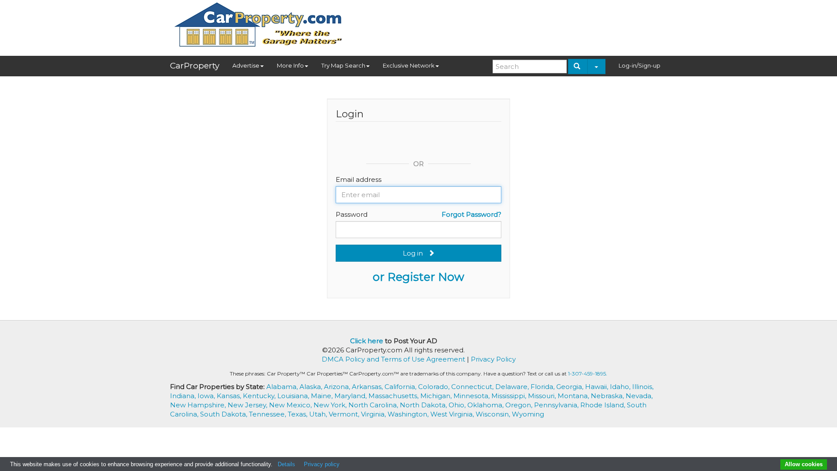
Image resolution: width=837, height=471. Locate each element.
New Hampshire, (199, 405)
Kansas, (230, 396)
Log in (415, 253)
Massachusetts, (394, 396)
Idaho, (621, 386)
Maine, (322, 396)
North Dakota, (424, 405)
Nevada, (639, 396)
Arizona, (338, 386)
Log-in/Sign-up (639, 65)
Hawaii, (597, 386)
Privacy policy (322, 464)
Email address (358, 179)
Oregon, (519, 405)
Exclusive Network (409, 65)
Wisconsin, (494, 414)
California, (401, 386)
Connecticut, (473, 386)
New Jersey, (248, 405)
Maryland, (351, 396)
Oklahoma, (486, 405)
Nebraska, (608, 396)
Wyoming (528, 414)
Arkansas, (368, 386)
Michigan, (436, 396)
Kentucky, (260, 396)
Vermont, (345, 414)
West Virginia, (453, 414)
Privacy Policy (493, 359)
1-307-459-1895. (587, 373)
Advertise (245, 65)
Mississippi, (509, 396)
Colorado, (434, 386)
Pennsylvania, (557, 405)
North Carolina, (374, 405)
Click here (366, 341)
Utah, (319, 414)
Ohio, (458, 405)
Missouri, (543, 396)
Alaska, (311, 386)
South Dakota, (224, 414)
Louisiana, (294, 396)
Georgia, (570, 386)
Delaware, (513, 386)
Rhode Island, (603, 405)
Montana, (574, 396)
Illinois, (642, 386)
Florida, (543, 386)
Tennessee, (268, 414)
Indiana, (183, 396)
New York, (330, 405)
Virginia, (374, 414)
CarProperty (194, 66)
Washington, (409, 414)
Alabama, (282, 386)
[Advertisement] (508, 24)
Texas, (298, 414)
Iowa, (207, 396)
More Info (290, 65)
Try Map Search (343, 65)
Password (351, 214)
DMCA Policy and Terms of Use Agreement (393, 359)
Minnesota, (472, 396)
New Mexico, (291, 405)
